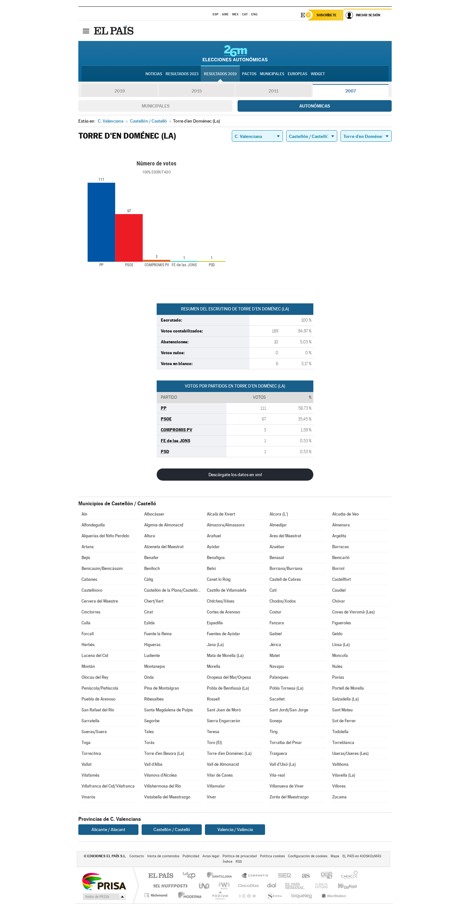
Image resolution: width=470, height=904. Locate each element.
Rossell (213, 699)
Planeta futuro (319, 886)
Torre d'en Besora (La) (164, 753)
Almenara (341, 525)
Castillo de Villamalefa (227, 590)
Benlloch (152, 568)
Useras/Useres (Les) (350, 753)
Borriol (338, 568)
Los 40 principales (191, 876)
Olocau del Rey (95, 677)
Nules (337, 666)
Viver (211, 797)
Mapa (335, 856)
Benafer (151, 557)
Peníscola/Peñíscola (100, 688)
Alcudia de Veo (345, 514)
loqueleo (302, 895)
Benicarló (340, 557)
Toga (86, 742)
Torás (149, 742)
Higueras (152, 644)
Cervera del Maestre (100, 601)
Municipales (155, 105)
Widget (318, 74)
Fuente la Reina (158, 633)
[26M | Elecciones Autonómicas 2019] (235, 53)
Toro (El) (214, 742)
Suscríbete (327, 15)
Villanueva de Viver (287, 786)
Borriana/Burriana (286, 568)
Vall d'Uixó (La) (283, 764)
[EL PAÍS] (114, 30)
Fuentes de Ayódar (223, 633)
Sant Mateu (342, 710)
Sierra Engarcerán (223, 720)
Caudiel (339, 590)
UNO (204, 886)
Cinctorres (91, 612)
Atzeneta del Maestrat (164, 546)
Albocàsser (154, 514)
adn (324, 876)
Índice (227, 862)
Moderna (188, 895)
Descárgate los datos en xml (235, 474)
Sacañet (277, 699)
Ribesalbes (154, 699)
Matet (275, 655)
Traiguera (278, 753)
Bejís (86, 557)
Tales (149, 731)
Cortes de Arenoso (223, 612)
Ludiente (152, 655)
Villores (339, 786)
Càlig (148, 579)
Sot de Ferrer (344, 720)
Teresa (213, 731)
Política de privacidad (240, 856)
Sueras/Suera (94, 731)
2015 (197, 90)
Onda (149, 677)
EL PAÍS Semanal (295, 886)
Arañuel (214, 535)
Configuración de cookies (307, 856)
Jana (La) (215, 644)
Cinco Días (247, 886)
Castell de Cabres (285, 579)
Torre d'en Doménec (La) (229, 753)
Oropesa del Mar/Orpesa (229, 677)
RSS (239, 862)
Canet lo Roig (219, 579)
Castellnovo (92, 590)
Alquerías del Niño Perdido (105, 535)
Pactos (249, 74)
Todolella (340, 731)
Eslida (149, 622)
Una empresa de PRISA (104, 881)
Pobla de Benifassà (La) (228, 688)
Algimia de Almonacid (163, 525)
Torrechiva (91, 753)
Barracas (340, 546)
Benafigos (216, 557)
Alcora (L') (279, 514)
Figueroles (341, 622)
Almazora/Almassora (226, 525)
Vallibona (340, 764)
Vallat (86, 764)
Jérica (275, 644)
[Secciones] (86, 30)
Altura (149, 535)
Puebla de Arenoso (98, 699)
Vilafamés (90, 775)
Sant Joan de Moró (224, 710)
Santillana (221, 876)
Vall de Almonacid (223, 764)
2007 (350, 90)
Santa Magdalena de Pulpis (168, 710)
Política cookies (272, 856)
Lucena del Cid (95, 655)
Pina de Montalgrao (161, 688)
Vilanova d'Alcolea (160, 775)
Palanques (279, 677)
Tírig (274, 731)
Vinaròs (88, 797)
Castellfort (341, 579)
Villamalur (216, 786)
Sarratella (90, 720)
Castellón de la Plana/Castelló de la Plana (172, 590)
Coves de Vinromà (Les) (353, 612)
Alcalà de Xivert (221, 514)
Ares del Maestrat (285, 535)
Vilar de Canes (220, 775)
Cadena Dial (272, 886)
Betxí (211, 568)
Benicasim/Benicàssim (102, 568)
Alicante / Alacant (108, 829)
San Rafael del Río (98, 710)
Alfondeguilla (93, 525)
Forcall (88, 633)
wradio (223, 886)
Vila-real (277, 775)
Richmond (156, 895)
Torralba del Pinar (286, 742)
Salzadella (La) (345, 699)
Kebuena (342, 886)
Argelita (339, 535)
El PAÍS (160, 876)
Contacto (136, 856)
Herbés (88, 644)
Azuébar (277, 546)
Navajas (277, 666)
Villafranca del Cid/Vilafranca (108, 786)
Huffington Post (169, 886)
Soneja (276, 720)
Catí (273, 590)
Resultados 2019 (220, 74)
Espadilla (215, 622)
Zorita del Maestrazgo (289, 797)
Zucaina (339, 797)
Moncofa (340, 655)
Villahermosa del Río (162, 786)
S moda (274, 895)
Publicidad (191, 856)
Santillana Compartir (255, 876)
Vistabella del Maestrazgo (167, 797)
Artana (88, 546)
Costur (275, 612)
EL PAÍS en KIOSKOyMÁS (361, 856)
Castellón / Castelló (171, 829)
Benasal (277, 557)
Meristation (332, 895)
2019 (119, 90)
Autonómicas (314, 105)
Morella (213, 666)
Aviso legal (210, 856)
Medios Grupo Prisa (104, 896)
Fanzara (277, 622)
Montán (88, 666)
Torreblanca (343, 742)
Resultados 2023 (182, 74)
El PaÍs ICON (247, 895)
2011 (273, 90)
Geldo (337, 633)
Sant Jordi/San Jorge (289, 710)
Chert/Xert (153, 601)
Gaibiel (276, 633)
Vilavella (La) (343, 775)
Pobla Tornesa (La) (286, 688)
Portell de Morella (348, 688)
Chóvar (338, 601)
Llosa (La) (341, 644)
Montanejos (154, 666)
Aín (84, 514)
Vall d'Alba (153, 764)
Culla (86, 622)
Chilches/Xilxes (220, 601)
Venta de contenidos (163, 856)
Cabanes (89, 579)
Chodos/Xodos (283, 601)
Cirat (148, 612)
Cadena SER (282, 876)
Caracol (347, 876)
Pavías (338, 677)
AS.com (303, 876)
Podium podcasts (219, 895)
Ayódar (213, 546)
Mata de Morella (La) (225, 655)
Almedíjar (278, 525)
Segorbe (152, 720)
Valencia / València (235, 829)
